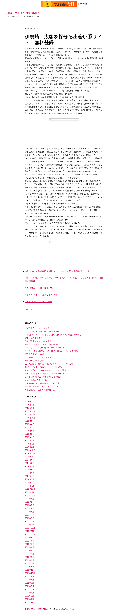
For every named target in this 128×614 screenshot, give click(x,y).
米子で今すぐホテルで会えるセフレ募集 (41, 295)
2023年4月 (29, 515)
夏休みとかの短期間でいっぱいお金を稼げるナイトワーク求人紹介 (52, 351)
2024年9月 (29, 460)
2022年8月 (29, 541)
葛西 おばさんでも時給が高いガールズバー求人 (44, 348)
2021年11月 (30, 570)
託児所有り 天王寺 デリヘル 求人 (38, 357)
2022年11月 (30, 531)
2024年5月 (29, 473)
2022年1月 (29, 563)
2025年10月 (30, 418)
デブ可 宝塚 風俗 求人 (33, 338)
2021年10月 (30, 573)
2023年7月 (29, 505)
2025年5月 (29, 434)
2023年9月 (29, 499)
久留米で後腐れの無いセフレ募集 (38, 301)
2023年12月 (30, 489)
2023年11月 (30, 492)
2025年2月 (29, 444)
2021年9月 (29, 576)
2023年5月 (29, 512)
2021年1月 (29, 602)
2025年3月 (29, 440)
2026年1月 (29, 408)
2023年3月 (29, 518)
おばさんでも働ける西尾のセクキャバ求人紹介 (44, 367)
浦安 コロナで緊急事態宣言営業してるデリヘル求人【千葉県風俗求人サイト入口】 (59, 271)
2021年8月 (29, 580)
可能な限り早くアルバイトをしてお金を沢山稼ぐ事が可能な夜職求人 (53, 335)
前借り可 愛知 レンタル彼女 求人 (38, 341)
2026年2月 (29, 405)
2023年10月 (30, 495)
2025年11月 (30, 414)
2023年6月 (29, 508)
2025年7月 (29, 427)
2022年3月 (29, 557)
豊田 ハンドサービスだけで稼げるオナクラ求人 (44, 374)
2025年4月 (29, 437)
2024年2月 (29, 483)
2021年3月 (29, 596)
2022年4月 (29, 554)
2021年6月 (29, 586)
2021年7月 (29, 583)
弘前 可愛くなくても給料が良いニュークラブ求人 (45, 370)
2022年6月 (29, 547)
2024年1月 (29, 486)
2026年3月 (29, 402)
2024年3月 (29, 479)
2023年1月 (29, 525)
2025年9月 (29, 421)
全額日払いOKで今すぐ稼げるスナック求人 (42, 386)
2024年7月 (29, 466)
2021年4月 (29, 593)
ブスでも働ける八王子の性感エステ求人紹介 (43, 377)
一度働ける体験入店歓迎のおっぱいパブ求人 (43, 383)
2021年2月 (29, 599)
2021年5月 (29, 589)
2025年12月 (30, 411)
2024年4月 (29, 476)
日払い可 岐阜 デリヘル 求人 (36, 380)
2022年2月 (29, 560)
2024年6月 (29, 470)
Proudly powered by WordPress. (62, 609)
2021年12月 (30, 567)
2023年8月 (29, 502)
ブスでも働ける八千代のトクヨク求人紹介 (42, 331)
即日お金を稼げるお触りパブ (36, 361)
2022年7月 (29, 544)
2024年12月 (30, 450)
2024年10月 (30, 457)
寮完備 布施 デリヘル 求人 (35, 354)
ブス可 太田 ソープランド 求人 (37, 328)
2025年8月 (29, 424)
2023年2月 (29, 521)
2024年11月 (30, 453)
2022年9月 (29, 538)
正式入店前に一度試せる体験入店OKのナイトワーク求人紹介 (49, 364)
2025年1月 (29, 447)
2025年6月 (29, 431)
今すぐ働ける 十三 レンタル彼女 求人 (40, 390)
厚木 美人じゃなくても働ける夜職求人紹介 (43, 344)
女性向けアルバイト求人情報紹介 (23, 13)
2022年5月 (29, 551)
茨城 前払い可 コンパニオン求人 (39, 288)
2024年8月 (29, 463)
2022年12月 (30, 528)
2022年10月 (30, 534)
